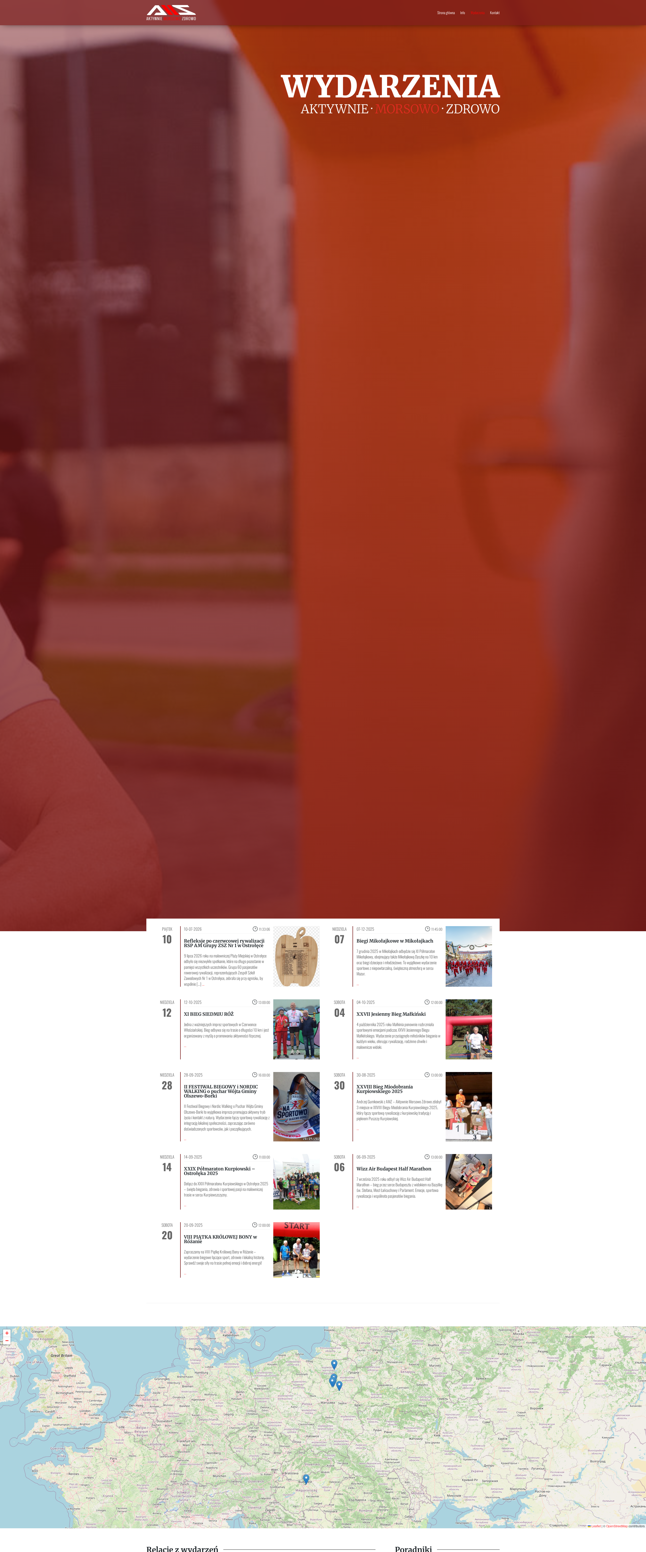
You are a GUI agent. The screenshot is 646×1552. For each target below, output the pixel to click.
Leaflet (596, 1526)
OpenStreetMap (617, 1526)
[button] (334, 1365)
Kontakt (495, 13)
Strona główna (446, 13)
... (203, 984)
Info (462, 13)
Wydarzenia (477, 13)
